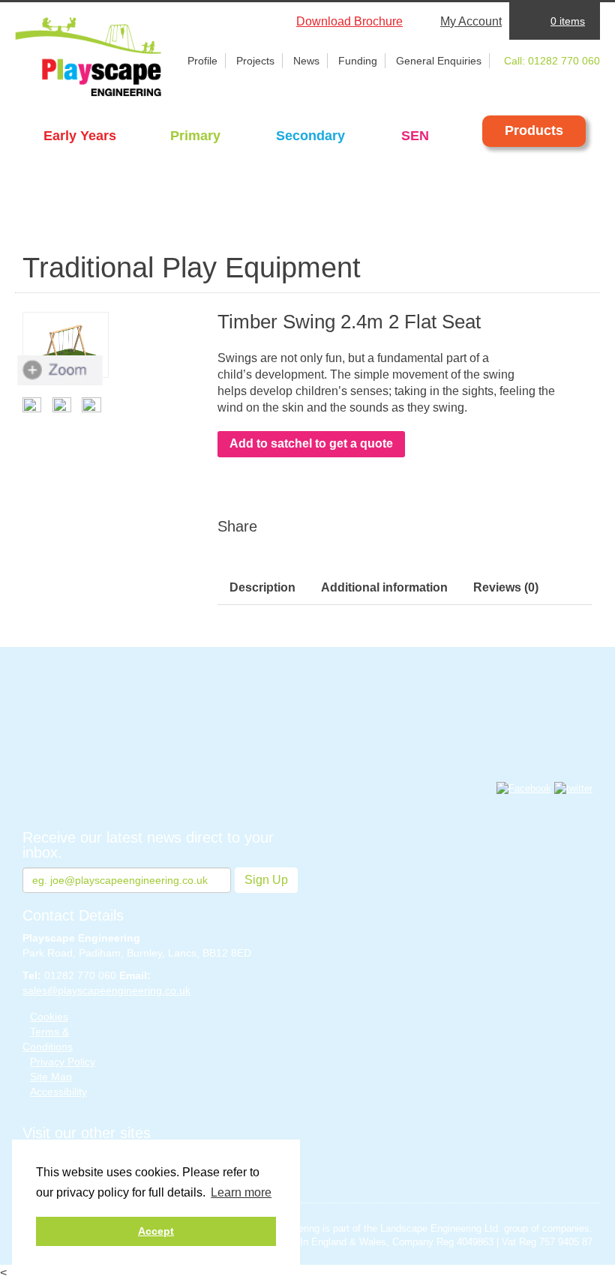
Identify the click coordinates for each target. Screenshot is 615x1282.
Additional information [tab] (384, 587)
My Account (471, 21)
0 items (567, 21)
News (306, 61)
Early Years (80, 135)
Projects (255, 61)
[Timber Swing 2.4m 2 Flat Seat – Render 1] (65, 345)
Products (534, 130)
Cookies (49, 1017)
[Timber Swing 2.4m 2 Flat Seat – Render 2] (95, 404)
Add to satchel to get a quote (311, 443)
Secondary (310, 135)
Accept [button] (156, 1231)
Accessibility (58, 1092)
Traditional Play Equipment (191, 267)
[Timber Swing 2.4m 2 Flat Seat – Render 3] (65, 404)
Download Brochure (349, 21)
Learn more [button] (241, 1192)
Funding (357, 61)
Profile (203, 61)
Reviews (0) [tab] (505, 587)
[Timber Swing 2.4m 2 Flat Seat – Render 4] (35, 404)
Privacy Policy (62, 1062)
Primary (195, 135)
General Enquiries (439, 61)
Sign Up (266, 879)
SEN (415, 135)
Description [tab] (263, 587)
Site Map (51, 1077)
